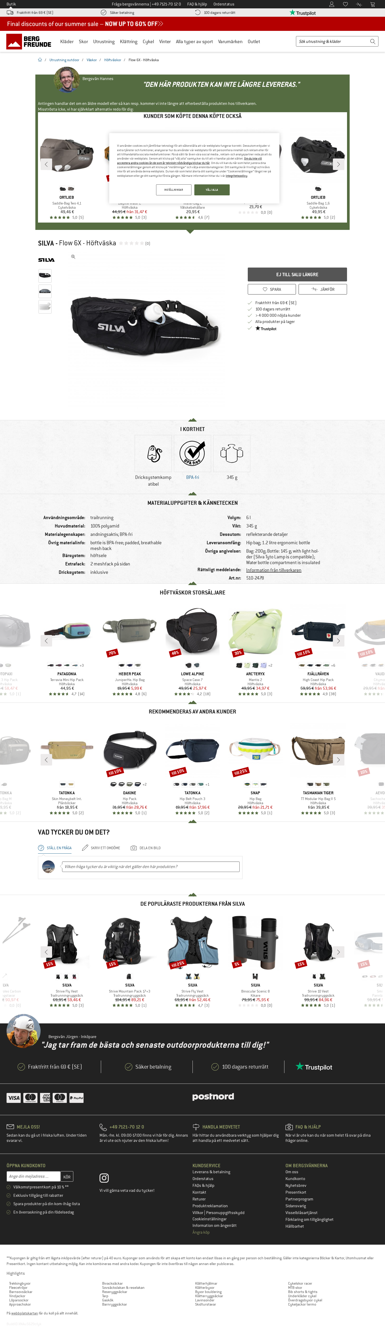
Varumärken (230, 41)
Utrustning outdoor (64, 60)
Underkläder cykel (302, 1296)
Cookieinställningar (209, 1219)
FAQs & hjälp (203, 1185)
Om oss (291, 1172)
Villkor (198, 1212)
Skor (83, 41)
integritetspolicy (236, 176)
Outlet (254, 41)
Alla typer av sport (194, 41)
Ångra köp (201, 1232)
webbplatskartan (24, 1313)
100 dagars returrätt (219, 12)
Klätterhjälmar (206, 1283)
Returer (199, 1199)
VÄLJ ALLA (212, 189)
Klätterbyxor (204, 1287)
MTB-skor (295, 1287)
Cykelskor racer (300, 1283)
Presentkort (295, 1192)
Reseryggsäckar (114, 1291)
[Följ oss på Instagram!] (108, 1179)
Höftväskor (112, 60)
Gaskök (107, 1300)
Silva (46, 243)
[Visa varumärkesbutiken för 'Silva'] (46, 260)
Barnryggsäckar (114, 1304)
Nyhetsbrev (295, 1185)
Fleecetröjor (18, 1287)
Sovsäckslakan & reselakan (123, 1287)
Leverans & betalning (211, 1172)
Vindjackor (17, 1296)
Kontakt (199, 1192)
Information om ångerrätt (214, 1225)
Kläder (67, 41)
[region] (194, 168)
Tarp (105, 1296)
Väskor (92, 60)
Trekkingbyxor (20, 1283)
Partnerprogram (299, 1199)
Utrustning (104, 41)
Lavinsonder (204, 1300)
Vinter (165, 41)
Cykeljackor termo (302, 1304)
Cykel (148, 41)
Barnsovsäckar (20, 1291)
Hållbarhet (294, 1226)
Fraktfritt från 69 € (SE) (35, 12)
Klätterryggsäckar (209, 1296)
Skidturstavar (205, 1304)
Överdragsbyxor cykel (305, 1300)
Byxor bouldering (208, 1291)
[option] (148, 330)
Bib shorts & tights (302, 1291)
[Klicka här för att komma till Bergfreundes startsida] (30, 41)
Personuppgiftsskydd (225, 1212)
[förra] (46, 164)
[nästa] (338, 164)
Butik (11, 4)
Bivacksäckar (112, 1283)
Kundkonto (295, 1178)
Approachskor (20, 1304)
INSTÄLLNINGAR (173, 189)
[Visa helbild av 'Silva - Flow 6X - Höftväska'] (73, 257)
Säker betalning (122, 12)
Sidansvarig (295, 1206)
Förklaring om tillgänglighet (309, 1219)
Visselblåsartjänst (301, 1212)
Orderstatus (202, 1178)
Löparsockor (19, 1300)
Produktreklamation (210, 1206)
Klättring (129, 41)
